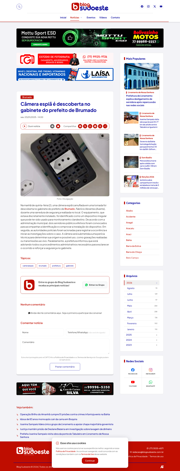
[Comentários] (58, 126)
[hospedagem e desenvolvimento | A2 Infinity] (162, 466)
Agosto (142, 288)
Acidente (130, 216)
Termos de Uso (87, 454)
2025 (141, 334)
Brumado (27, 97)
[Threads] (100, 126)
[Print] (52, 126)
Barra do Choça (134, 252)
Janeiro (142, 329)
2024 (141, 339)
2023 (141, 344)
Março (142, 317)
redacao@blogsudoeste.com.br (148, 452)
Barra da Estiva (133, 246)
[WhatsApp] (90, 126)
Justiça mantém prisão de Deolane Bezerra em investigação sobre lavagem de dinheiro (66, 429)
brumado (43, 266)
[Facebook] (142, 6)
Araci (128, 234)
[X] (85, 126)
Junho (142, 299)
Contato (115, 17)
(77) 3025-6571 (156, 448)
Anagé (129, 222)
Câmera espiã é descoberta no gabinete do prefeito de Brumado (58, 107)
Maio (142, 305)
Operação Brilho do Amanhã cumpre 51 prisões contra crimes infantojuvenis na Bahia (65, 414)
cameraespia (28, 266)
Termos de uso (157, 456)
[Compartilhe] (105, 126)
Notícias (74, 17)
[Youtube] (161, 6)
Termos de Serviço (85, 357)
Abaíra (129, 210)
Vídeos (103, 17)
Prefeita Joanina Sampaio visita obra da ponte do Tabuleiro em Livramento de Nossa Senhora (64, 435)
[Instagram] (148, 6)
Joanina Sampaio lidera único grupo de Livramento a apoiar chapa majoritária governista (66, 424)
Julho (142, 294)
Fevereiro (142, 323)
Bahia (129, 240)
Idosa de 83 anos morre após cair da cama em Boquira (48, 419)
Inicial (63, 17)
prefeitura (56, 266)
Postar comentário (65, 366)
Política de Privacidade (64, 357)
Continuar (90, 460)
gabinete (70, 266)
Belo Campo (132, 257)
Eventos (91, 17)
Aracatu (130, 228)
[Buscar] (19, 6)
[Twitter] (154, 6)
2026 (142, 282)
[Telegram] (95, 126)
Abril (142, 311)
